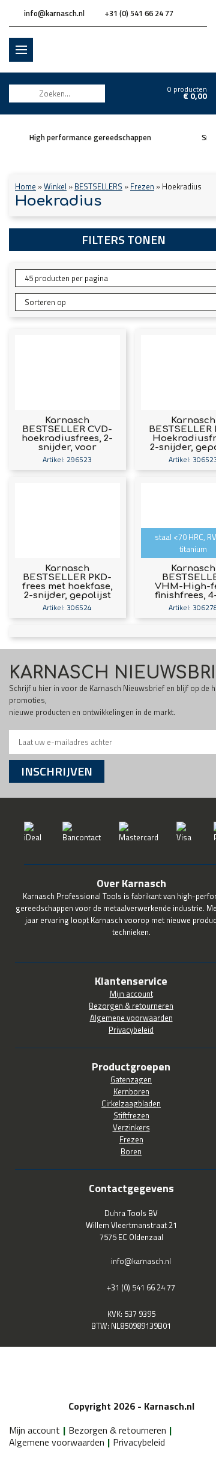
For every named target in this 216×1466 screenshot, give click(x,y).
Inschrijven (56, 771)
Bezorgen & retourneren (117, 1430)
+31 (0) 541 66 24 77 (138, 13)
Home (25, 186)
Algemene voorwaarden (56, 1442)
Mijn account (34, 1430)
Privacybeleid (139, 1442)
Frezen (142, 186)
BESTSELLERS (98, 186)
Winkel (55, 186)
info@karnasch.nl (54, 13)
